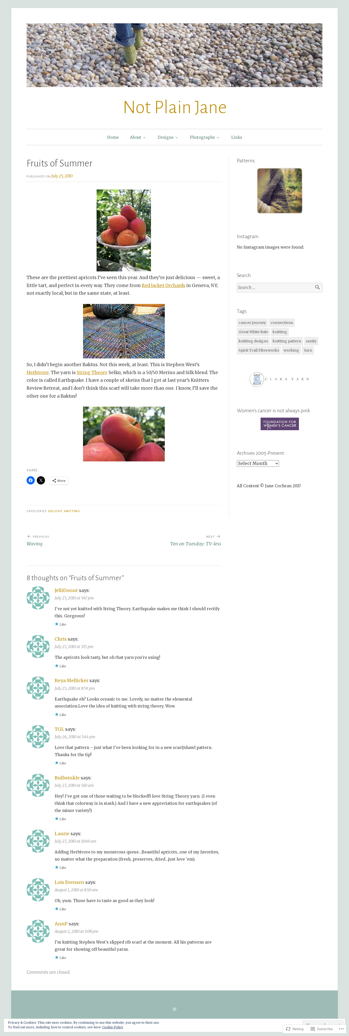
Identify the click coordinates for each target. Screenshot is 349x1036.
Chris (61, 639)
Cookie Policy (112, 1027)
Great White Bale (253, 332)
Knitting (72, 511)
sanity (311, 341)
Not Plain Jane (175, 107)
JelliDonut (66, 590)
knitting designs (253, 341)
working (291, 350)
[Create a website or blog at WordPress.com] (174, 1009)
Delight (55, 511)
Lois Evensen (69, 882)
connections (282, 322)
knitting (280, 332)
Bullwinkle (67, 778)
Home (113, 137)
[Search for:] (279, 288)
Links (236, 137)
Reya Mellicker (71, 680)
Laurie (62, 834)
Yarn (308, 350)
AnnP (61, 924)
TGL (59, 729)
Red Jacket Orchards (163, 285)
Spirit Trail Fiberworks (259, 350)
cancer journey (252, 322)
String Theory (92, 372)
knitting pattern (287, 341)
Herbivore (38, 372)
